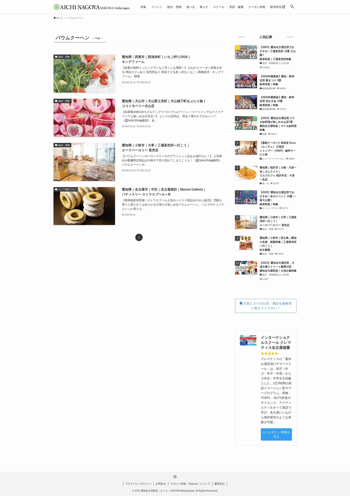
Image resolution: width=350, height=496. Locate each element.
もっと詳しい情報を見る (276, 434)
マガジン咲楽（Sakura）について (190, 483)
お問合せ (161, 483)
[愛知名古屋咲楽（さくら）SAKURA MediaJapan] (91, 7)
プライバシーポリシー (138, 483)
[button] (292, 7)
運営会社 (219, 483)
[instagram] (175, 477)
